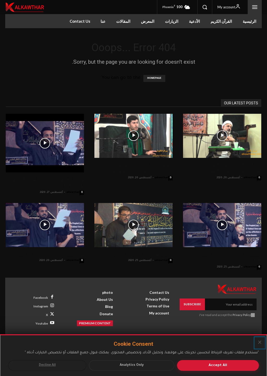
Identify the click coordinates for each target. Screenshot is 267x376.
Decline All (47, 365)
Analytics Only (132, 365)
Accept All (218, 365)
